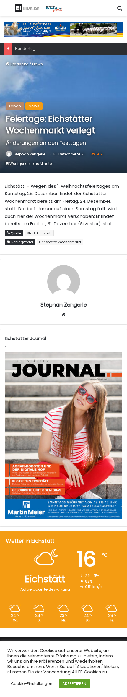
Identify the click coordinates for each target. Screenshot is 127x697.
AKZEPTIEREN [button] (74, 683)
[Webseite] (63, 314)
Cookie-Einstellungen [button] (31, 683)
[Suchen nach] (120, 10)
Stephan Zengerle (29, 154)
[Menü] (7, 10)
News (37, 64)
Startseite (19, 64)
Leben (15, 106)
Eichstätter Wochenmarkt (60, 242)
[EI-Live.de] (38, 8)
